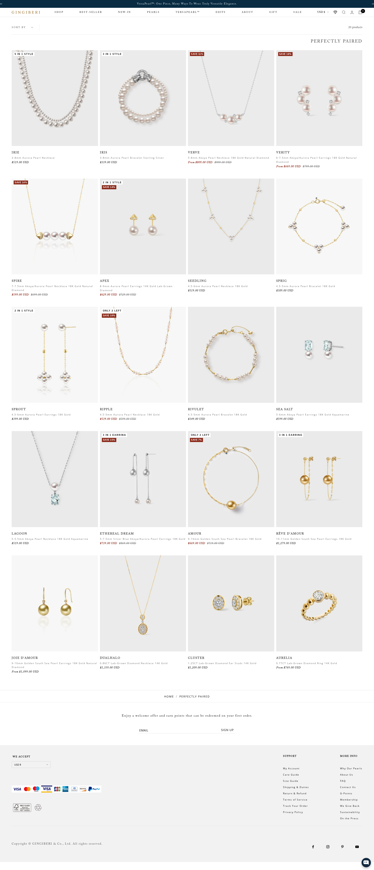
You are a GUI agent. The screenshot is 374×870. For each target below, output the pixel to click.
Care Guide (291, 774)
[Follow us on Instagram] (327, 847)
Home (169, 696)
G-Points (346, 793)
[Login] (352, 12)
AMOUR (194, 533)
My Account (291, 768)
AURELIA (284, 658)
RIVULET (196, 409)
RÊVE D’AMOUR (290, 533)
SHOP (59, 12)
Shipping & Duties (296, 787)
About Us (346, 774)
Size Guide (290, 781)
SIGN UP (227, 730)
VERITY (283, 152)
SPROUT (19, 409)
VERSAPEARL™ (188, 12)
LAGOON (19, 533)
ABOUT (247, 12)
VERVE (194, 152)
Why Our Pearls (351, 768)
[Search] (344, 12)
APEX (104, 281)
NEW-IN (124, 12)
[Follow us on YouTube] (357, 847)
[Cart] (360, 12)
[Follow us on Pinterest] (342, 847)
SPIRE (17, 281)
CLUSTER (196, 658)
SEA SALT (284, 409)
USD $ (321, 12)
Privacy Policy (293, 812)
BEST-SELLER (90, 12)
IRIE (15, 152)
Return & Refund (295, 793)
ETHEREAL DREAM (117, 533)
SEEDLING (197, 281)
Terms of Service (295, 799)
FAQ (343, 781)
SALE (297, 12)
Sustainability (350, 812)
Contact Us (348, 787)
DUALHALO (110, 658)
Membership (349, 799)
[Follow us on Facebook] (313, 847)
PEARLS (153, 12)
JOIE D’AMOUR (25, 658)
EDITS (221, 12)
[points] (335, 12)
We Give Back (350, 806)
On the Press (349, 818)
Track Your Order (295, 806)
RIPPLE (106, 409)
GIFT (273, 12)
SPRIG (281, 281)
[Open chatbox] (366, 862)
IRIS (103, 152)
